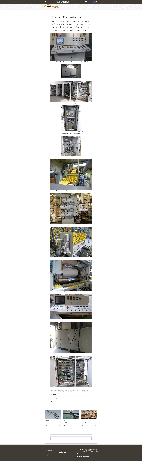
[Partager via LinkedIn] (56, 398)
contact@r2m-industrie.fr (93, 451)
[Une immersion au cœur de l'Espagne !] (89, 414)
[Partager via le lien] (59, 398)
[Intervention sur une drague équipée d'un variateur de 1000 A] (71, 414)
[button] (67, 6)
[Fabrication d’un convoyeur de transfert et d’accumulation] (53, 414)
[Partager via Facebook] (51, 398)
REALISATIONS (53, 394)
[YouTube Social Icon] (96, 2)
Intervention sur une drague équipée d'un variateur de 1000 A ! (70, 421)
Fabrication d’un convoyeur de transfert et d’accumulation (52, 421)
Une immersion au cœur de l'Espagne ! (88, 421)
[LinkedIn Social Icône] (94, 2)
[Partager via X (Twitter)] (53, 398)
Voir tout (95, 407)
